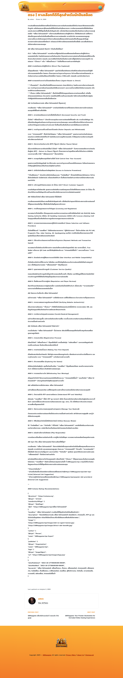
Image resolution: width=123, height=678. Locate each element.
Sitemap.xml (89, 655)
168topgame (47, 655)
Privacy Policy (71, 655)
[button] (43, 603)
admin (41, 598)
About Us (80, 655)
